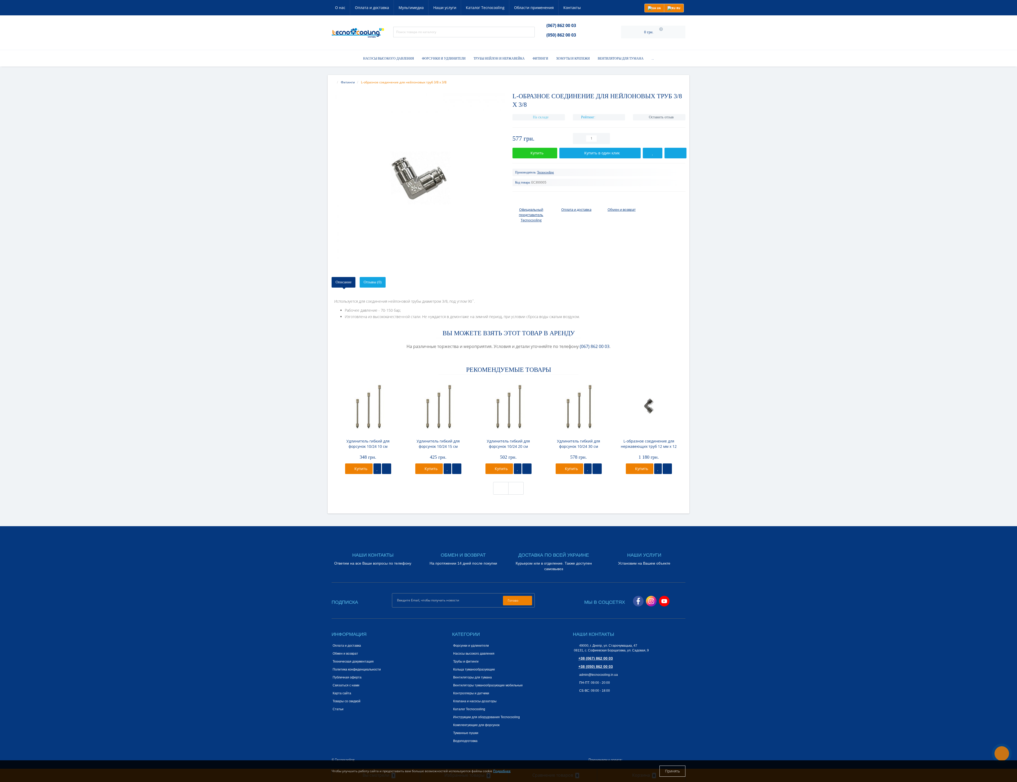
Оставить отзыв (661, 117)
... (653, 58)
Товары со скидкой (346, 701)
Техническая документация (353, 661)
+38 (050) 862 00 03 (595, 666)
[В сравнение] (386, 468)
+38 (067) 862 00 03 (595, 658)
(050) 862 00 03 (561, 35)
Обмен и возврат (345, 653)
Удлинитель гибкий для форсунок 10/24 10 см (368, 444)
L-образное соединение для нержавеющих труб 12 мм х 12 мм (649, 444)
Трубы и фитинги (466, 661)
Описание (343, 282)
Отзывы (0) (373, 282)
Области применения (534, 7)
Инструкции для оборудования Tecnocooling (486, 717)
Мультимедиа (411, 7)
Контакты (572, 7)
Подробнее (502, 771)
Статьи (338, 709)
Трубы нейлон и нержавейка (499, 58)
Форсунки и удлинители (444, 58)
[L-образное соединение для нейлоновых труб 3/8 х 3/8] (418, 179)
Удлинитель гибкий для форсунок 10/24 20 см (508, 444)
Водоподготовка (465, 741)
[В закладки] (377, 468)
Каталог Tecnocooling (485, 7)
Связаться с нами (346, 685)
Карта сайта (342, 693)
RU (678, 8)
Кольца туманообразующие (474, 669)
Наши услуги (444, 7)
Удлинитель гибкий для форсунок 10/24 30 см (578, 444)
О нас (340, 7)
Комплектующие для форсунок (476, 725)
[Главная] (333, 82)
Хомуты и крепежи (573, 58)
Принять (672, 771)
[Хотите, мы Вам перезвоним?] (1002, 753)
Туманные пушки (465, 733)
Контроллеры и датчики (471, 693)
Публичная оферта (347, 677)
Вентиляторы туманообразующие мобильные (488, 685)
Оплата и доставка (372, 7)
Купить (360, 468)
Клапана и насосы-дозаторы (475, 701)
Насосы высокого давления (388, 58)
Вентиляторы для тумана (621, 58)
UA (658, 8)
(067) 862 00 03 (561, 25)
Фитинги (540, 58)
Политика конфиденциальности (357, 669)
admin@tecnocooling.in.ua (598, 675)
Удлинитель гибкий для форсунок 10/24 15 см (438, 444)
